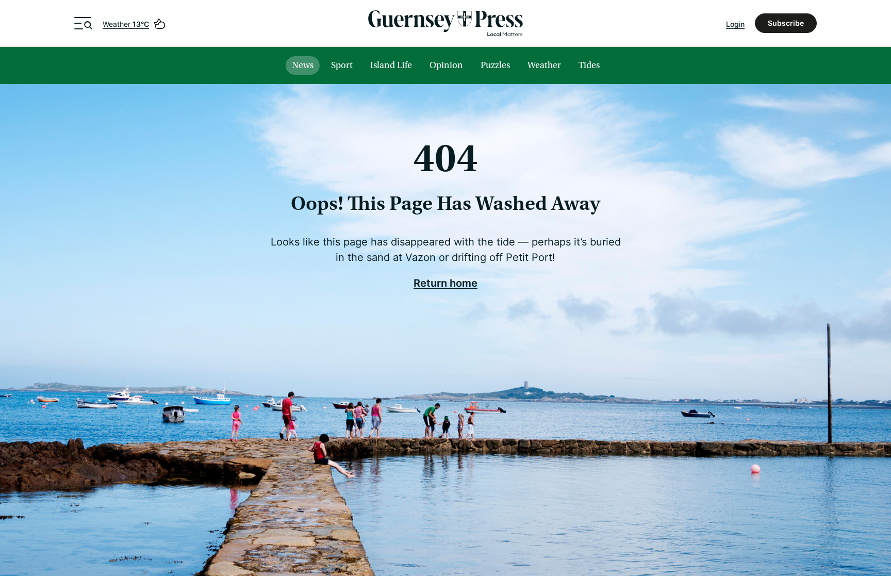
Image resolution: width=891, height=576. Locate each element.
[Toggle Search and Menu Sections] (83, 23)
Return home (445, 282)
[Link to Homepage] (445, 23)
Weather (126, 24)
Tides (589, 65)
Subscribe (786, 23)
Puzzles (495, 65)
